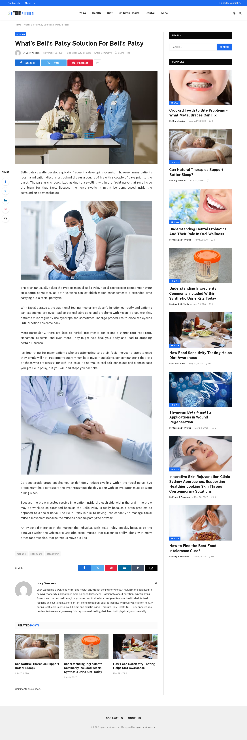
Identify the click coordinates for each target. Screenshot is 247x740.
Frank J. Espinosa (181, 497)
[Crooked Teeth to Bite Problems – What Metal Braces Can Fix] (200, 87)
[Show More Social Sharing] (97, 62)
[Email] (5, 218)
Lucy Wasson (33, 53)
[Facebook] (5, 181)
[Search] (240, 13)
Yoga (82, 12)
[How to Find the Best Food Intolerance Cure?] (200, 523)
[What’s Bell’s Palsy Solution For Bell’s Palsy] (86, 117)
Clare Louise (178, 121)
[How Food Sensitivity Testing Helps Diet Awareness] (135, 646)
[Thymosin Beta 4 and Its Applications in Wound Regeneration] (200, 389)
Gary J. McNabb (180, 304)
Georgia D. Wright (181, 240)
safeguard (36, 553)
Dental (150, 12)
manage (21, 553)
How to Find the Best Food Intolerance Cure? (192, 548)
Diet (110, 12)
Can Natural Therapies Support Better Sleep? (37, 666)
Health (96, 12)
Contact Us (14, 3)
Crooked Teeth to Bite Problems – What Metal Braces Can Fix (198, 112)
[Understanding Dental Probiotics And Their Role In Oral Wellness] (200, 206)
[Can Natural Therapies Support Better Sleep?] (37, 646)
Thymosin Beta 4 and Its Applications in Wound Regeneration (190, 417)
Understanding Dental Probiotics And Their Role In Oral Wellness (198, 231)
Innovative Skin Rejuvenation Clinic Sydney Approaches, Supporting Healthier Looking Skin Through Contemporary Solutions (199, 484)
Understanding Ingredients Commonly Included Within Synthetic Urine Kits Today (83, 668)
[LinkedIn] (5, 200)
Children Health (129, 12)
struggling (53, 553)
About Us (30, 3)
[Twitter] (5, 191)
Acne (164, 12)
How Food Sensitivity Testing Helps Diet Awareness (134, 666)
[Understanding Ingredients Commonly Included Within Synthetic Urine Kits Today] (86, 646)
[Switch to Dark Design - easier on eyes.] (234, 13)
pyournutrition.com (146, 727)
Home (18, 25)
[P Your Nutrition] (20, 13)
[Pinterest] (5, 209)
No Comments (104, 53)
